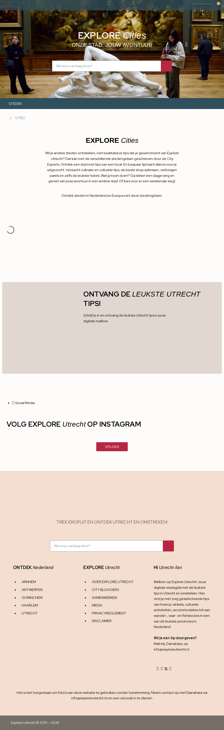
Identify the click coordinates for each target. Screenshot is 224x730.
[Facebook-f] (162, 669)
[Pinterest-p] (170, 669)
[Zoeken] (166, 66)
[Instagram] (157, 669)
